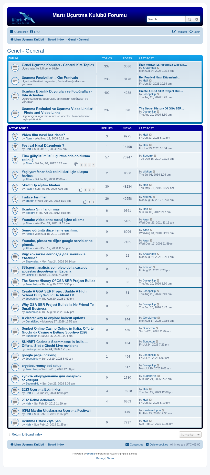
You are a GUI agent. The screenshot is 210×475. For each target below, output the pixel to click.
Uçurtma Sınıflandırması (41, 209)
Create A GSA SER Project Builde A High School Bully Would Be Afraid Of (54, 293)
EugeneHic (32, 383)
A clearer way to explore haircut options (53, 318)
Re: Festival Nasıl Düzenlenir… (160, 77)
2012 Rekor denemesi (39, 400)
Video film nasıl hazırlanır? (43, 135)
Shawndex (149, 67)
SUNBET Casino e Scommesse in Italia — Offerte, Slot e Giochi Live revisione (55, 344)
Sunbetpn (31, 335)
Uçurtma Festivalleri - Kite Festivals (50, 78)
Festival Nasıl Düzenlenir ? (43, 145)
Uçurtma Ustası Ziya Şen (41, 421)
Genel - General (25, 51)
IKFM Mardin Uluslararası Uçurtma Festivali (56, 410)
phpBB (91, 453)
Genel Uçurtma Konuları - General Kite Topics (58, 65)
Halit (145, 80)
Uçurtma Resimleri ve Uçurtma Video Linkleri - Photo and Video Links (57, 111)
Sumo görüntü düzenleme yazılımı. (50, 230)
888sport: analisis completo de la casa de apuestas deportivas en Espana (54, 269)
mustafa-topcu (152, 410)
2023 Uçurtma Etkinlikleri (41, 389)
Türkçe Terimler (34, 197)
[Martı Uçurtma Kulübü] (30, 16)
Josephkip (149, 94)
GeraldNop (32, 321)
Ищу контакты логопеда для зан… (163, 64)
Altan (29, 138)
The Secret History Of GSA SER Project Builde (58, 281)
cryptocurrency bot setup (41, 366)
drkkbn (147, 171)
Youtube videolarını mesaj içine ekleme (53, 220)
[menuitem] (34, 32)
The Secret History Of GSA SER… (161, 108)
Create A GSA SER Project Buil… (161, 91)
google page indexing (39, 355)
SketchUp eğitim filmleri (41, 185)
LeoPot (30, 274)
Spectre (148, 155)
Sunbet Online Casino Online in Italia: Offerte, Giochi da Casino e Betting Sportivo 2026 (58, 330)
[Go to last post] (150, 134)
